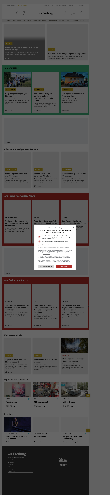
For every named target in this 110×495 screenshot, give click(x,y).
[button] (55, 245)
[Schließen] (73, 227)
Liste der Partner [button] (46, 254)
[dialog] (55, 247)
